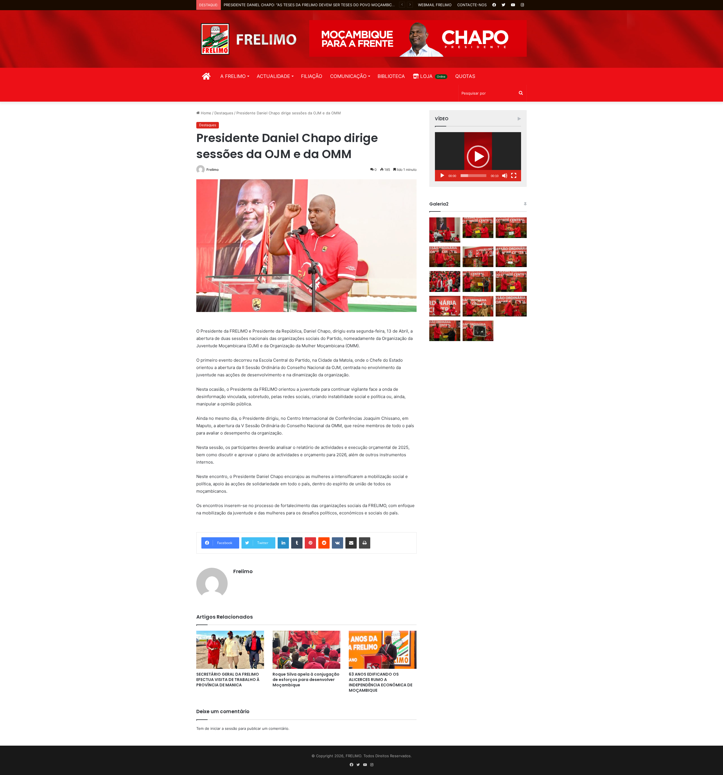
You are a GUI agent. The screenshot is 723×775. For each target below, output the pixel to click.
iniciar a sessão (223, 728)
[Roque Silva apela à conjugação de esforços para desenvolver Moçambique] (306, 650)
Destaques (223, 113)
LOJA (432, 76)
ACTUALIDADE (273, 76)
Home (205, 113)
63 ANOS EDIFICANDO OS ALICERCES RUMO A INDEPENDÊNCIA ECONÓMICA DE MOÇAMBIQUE (380, 682)
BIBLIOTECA (391, 76)
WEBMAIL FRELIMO (435, 5)
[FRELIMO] (248, 38)
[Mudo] (505, 175)
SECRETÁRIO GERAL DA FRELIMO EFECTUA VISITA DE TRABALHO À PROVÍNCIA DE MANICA (228, 679)
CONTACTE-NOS (472, 5)
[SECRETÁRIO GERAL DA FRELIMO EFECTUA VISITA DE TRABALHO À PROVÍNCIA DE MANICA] (230, 650)
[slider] (473, 175)
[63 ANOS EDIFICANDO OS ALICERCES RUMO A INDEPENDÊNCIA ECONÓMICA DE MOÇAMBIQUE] (383, 650)
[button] (478, 156)
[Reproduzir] (442, 175)
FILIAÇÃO (311, 76)
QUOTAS (465, 76)
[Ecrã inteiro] (514, 175)
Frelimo (212, 169)
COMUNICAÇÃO (348, 76)
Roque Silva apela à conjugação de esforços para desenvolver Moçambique (306, 679)
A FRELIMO (233, 76)
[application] (478, 156)
